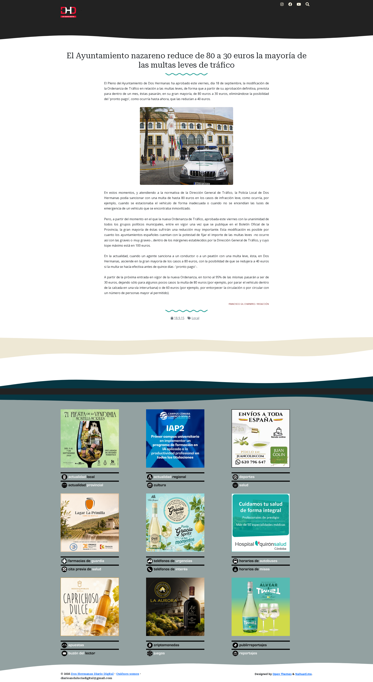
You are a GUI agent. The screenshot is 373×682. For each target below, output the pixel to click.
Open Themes (282, 674)
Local (195, 318)
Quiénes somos (127, 674)
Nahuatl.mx (303, 674)
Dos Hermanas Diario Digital (92, 674)
